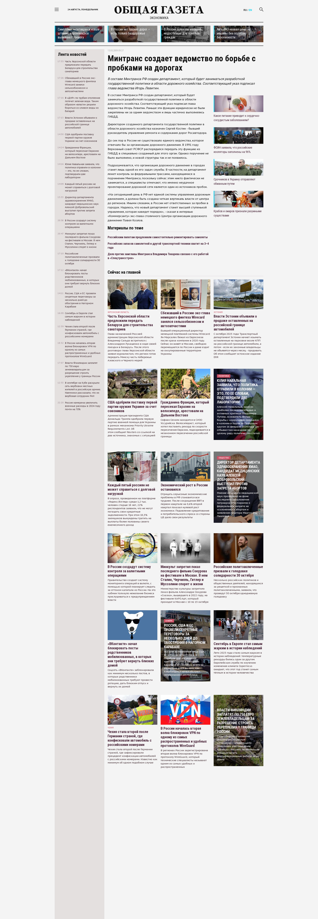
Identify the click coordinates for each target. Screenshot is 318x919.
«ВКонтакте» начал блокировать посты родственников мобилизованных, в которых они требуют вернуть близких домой (131, 654)
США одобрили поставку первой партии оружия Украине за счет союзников (132, 406)
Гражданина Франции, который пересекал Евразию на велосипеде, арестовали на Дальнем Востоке (185, 408)
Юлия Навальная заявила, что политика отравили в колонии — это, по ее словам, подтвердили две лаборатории (237, 391)
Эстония (218, 312)
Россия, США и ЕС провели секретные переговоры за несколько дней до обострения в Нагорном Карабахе (184, 636)
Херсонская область (118, 312)
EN (250, 10)
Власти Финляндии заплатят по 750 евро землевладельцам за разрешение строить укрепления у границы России (236, 721)
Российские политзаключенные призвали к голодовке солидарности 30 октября (238, 571)
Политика (224, 376)
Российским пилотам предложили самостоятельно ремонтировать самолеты (158, 237)
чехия (111, 727)
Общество (224, 458)
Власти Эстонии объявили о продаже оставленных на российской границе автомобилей (235, 322)
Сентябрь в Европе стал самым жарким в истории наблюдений (238, 646)
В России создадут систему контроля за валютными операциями (129, 571)
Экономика (159, 18)
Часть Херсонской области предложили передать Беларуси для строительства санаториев (130, 322)
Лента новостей (72, 54)
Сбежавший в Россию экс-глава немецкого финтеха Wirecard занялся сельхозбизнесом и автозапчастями (185, 319)
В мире (169, 621)
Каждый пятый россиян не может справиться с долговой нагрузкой (131, 489)
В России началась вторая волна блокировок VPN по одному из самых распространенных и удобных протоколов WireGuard (184, 737)
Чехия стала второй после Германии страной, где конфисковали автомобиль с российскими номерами (130, 738)
